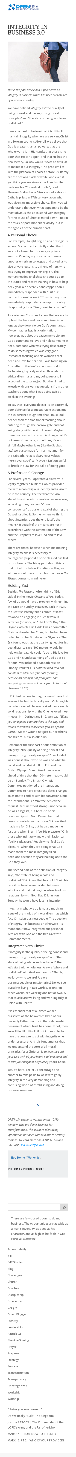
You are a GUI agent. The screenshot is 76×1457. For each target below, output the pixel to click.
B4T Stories (15, 1262)
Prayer (12, 1347)
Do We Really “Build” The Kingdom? (31, 1416)
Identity (13, 1321)
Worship (13, 1399)
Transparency (17, 1379)
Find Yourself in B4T (32, 1145)
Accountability (17, 1249)
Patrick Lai (15, 1334)
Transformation (18, 1373)
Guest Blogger (17, 1314)
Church (12, 1282)
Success (13, 1366)
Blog (10, 1269)
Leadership (15, 1327)
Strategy (13, 1360)
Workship (33, 1157)
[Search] (64, 1207)
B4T (10, 1256)
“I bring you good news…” (25, 1409)
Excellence (15, 1301)
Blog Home (17, 1157)
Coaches (13, 1288)
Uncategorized (17, 1386)
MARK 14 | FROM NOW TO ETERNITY (32, 1434)
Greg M (12, 1308)
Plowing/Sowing (18, 1340)
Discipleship (16, 1295)
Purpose (13, 1353)
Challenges (15, 1275)
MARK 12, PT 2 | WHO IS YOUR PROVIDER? (36, 1440)
